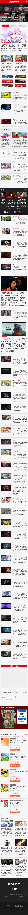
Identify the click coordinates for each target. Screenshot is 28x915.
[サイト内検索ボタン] (26, 1)
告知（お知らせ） (16, 92)
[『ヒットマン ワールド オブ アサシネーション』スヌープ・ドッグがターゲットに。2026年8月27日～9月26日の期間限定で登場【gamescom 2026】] (6, 606)
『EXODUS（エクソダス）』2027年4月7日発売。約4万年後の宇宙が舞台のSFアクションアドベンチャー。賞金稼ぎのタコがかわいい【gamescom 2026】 (20, 631)
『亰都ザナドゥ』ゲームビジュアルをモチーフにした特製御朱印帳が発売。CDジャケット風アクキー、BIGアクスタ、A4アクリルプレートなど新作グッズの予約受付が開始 (20, 155)
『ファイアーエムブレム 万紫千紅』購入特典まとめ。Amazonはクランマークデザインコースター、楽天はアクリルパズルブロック (20, 870)
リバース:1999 (17, 380)
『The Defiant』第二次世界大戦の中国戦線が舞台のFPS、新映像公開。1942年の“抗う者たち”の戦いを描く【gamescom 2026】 (20, 397)
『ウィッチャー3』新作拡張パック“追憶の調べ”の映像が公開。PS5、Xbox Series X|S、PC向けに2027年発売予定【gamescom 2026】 (20, 372)
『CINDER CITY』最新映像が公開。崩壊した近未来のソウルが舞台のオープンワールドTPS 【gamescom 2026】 (20, 408)
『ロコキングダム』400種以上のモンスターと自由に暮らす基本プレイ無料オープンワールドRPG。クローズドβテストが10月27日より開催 (20, 167)
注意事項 (6, 896)
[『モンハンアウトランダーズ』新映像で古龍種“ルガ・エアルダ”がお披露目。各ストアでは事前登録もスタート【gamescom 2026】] (6, 654)
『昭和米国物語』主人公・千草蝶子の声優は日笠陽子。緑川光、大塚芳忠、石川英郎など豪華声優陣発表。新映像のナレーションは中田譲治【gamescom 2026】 (20, 571)
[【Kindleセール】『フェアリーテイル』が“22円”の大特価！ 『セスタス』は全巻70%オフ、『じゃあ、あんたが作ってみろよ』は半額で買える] (21, 823)
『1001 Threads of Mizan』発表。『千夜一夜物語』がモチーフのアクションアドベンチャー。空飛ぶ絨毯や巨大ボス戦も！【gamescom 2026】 (20, 643)
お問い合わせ (6, 894)
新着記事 (13, 25)
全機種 (3, 697)
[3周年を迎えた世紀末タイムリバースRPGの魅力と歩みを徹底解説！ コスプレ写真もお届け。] (6, 383)
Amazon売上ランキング (9, 734)
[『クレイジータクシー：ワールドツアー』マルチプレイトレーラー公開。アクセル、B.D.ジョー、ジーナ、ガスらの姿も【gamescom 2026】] (6, 522)
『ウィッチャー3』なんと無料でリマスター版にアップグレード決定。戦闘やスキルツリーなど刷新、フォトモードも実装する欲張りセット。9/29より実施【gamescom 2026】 (14, 345)
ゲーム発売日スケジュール (9, 692)
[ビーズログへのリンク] (19, 906)
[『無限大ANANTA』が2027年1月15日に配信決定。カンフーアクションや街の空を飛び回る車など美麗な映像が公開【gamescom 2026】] (14, 14)
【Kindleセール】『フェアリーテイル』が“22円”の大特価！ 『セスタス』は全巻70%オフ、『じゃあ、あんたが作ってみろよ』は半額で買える (20, 831)
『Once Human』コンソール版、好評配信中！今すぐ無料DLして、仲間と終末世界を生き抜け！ (19, 268)
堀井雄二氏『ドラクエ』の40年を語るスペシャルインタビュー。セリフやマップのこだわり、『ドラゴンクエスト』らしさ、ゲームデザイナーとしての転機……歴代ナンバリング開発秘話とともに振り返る (6, 851)
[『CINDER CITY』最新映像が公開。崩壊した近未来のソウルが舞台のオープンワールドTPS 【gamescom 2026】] (6, 407)
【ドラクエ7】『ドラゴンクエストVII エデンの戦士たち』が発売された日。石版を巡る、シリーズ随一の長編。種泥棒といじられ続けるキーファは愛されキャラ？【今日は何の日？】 (20, 220)
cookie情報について (14, 896)
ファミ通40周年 (18, 498)
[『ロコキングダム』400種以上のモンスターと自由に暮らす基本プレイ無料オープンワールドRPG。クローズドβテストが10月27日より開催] (6, 166)
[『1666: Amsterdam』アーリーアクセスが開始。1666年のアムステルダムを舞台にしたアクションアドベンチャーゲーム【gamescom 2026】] (6, 534)
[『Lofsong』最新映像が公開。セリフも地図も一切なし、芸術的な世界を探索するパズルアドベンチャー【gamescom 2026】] (6, 243)
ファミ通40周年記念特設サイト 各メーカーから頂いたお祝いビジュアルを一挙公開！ (20, 501)
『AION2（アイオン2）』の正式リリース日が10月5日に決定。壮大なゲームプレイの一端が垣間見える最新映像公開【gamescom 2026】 (20, 595)
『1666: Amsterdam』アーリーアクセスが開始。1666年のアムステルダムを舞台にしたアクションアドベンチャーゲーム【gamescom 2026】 (20, 535)
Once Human (17, 264)
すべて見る (25, 189)
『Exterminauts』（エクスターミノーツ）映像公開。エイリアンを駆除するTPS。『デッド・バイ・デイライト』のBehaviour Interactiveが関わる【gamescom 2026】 (20, 478)
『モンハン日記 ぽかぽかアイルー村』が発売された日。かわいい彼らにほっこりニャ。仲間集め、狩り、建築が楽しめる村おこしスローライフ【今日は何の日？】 (20, 179)
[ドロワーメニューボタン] (1, 1)
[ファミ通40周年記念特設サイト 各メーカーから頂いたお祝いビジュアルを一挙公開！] (6, 500)
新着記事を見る (14, 666)
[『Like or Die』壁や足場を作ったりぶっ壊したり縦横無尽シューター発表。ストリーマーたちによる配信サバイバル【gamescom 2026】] (6, 313)
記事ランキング (22, 25)
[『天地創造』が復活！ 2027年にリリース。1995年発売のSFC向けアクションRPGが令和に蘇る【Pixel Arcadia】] (6, 134)
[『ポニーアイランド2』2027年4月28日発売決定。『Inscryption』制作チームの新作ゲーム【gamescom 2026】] (6, 441)
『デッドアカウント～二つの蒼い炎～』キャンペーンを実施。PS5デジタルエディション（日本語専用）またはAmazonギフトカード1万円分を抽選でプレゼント (20, 109)
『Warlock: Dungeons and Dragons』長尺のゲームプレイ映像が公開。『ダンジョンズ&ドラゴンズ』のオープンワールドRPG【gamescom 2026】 (20, 583)
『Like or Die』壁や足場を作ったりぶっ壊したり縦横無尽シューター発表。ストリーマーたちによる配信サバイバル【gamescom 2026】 (20, 314)
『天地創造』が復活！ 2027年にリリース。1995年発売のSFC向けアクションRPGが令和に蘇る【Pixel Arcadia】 (6, 143)
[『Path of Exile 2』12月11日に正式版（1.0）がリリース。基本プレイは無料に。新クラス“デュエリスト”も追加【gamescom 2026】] (6, 488)
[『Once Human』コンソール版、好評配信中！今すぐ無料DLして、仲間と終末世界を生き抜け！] (6, 267)
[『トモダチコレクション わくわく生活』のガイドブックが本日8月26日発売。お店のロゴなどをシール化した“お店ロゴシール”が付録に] (6, 95)
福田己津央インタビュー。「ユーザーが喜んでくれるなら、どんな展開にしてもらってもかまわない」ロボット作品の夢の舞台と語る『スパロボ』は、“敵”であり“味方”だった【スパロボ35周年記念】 (7, 831)
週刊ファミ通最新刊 (7, 707)
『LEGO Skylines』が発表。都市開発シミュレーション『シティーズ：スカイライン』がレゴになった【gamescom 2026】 (20, 512)
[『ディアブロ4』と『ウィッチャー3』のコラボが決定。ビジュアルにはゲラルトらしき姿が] (6, 121)
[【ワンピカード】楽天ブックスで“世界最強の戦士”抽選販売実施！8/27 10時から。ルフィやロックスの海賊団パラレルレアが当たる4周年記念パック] (6, 231)
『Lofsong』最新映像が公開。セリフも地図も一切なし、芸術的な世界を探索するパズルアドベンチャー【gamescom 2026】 (20, 244)
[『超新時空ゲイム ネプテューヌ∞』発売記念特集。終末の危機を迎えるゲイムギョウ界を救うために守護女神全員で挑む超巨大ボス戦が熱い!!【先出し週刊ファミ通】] (14, 35)
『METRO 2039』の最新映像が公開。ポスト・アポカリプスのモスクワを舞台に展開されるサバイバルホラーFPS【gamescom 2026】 (20, 619)
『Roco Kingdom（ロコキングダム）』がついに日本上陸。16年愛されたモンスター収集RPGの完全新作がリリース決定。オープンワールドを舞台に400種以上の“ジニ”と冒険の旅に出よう (21, 67)
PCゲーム (16, 5)
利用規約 (23, 894)
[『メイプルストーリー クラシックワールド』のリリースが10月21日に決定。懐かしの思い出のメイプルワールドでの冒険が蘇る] (7, 58)
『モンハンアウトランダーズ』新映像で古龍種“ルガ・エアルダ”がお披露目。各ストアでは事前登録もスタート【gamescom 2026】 (20, 655)
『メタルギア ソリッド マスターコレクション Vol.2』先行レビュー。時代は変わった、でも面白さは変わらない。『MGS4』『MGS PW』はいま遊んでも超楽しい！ (7, 870)
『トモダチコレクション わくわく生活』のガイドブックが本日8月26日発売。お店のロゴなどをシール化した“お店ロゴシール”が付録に (20, 97)
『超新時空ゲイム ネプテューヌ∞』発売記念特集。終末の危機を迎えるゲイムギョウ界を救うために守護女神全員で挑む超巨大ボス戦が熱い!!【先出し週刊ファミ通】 (14, 47)
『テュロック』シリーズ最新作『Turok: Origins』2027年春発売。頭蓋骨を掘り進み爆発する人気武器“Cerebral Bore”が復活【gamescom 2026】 (20, 256)
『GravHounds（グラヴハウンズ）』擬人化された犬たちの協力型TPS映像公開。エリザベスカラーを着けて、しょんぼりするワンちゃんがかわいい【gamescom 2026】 (20, 466)
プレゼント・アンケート (17, 104)
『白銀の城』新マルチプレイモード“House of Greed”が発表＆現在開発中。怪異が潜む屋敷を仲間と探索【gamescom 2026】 (20, 547)
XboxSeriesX (12, 700)
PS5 (12, 5)
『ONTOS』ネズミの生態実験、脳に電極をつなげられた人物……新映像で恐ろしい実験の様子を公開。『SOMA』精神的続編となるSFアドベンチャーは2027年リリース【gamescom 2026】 (14, 299)
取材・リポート (16, 137)
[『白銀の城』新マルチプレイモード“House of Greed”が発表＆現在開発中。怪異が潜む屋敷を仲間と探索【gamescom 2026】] (6, 546)
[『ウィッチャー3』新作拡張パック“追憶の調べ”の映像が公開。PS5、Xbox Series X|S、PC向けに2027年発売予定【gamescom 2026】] (6, 371)
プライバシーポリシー (15, 894)
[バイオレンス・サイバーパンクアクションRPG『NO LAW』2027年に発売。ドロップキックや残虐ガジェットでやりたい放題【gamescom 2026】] (6, 417)
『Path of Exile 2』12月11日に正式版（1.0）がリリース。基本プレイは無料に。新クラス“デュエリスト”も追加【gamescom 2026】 (20, 490)
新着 (2, 5)
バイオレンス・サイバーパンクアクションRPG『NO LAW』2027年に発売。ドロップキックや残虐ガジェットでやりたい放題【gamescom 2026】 (20, 419)
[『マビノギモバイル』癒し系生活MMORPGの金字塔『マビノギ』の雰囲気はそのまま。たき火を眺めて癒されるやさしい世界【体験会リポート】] (17, 134)
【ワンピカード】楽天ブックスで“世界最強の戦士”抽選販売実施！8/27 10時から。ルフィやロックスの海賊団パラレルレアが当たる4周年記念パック (20, 232)
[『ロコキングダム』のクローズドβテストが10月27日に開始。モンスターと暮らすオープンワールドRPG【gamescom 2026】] (6, 429)
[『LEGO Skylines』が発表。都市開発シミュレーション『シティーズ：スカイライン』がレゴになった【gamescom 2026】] (6, 511)
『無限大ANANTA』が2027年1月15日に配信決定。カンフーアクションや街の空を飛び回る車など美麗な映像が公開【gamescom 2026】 (13, 18)
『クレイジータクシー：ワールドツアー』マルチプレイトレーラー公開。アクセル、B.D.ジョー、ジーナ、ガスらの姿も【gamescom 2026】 (20, 523)
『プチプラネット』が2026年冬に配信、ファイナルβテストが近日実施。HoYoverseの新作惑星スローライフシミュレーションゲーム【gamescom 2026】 (20, 559)
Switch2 (5, 5)
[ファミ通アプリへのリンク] (10, 906)
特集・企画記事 (19, 61)
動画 (2, 190)
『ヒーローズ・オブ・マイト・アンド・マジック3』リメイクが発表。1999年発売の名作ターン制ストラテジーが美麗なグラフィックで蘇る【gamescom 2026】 (20, 454)
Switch (9, 5)
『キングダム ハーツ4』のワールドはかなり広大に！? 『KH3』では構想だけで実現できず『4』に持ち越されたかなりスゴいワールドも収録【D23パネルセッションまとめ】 (21, 851)
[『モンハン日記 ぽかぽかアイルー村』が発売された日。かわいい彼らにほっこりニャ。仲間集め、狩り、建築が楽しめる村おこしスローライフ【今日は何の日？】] (6, 177)
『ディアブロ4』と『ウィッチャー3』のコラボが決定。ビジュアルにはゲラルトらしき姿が (20, 122)
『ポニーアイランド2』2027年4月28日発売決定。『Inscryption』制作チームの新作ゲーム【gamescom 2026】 (20, 443)
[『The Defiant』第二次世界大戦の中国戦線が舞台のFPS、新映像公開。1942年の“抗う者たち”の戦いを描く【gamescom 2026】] (6, 395)
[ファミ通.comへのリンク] (14, 2)
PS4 (21, 697)
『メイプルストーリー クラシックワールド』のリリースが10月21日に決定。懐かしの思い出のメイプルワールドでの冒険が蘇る (6, 67)
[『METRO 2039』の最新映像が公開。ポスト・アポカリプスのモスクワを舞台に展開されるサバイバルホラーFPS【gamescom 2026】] (6, 618)
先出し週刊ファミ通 (6, 42)
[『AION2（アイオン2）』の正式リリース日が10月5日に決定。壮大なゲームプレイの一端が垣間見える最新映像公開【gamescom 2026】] (6, 594)
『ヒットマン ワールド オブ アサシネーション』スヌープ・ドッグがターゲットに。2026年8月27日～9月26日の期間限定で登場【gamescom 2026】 (20, 607)
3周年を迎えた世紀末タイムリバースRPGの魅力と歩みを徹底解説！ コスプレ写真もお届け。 (20, 384)
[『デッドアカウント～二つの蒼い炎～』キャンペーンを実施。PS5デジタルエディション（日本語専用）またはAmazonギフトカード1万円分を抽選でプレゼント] (6, 107)
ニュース (4, 15)
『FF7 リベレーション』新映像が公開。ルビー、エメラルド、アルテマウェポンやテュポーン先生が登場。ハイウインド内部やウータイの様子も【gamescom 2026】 (20, 360)
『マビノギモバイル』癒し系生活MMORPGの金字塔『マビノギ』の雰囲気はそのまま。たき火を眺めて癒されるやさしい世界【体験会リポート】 (16, 143)
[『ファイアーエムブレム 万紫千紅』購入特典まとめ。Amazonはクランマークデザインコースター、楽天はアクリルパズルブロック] (21, 862)
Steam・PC (4, 700)
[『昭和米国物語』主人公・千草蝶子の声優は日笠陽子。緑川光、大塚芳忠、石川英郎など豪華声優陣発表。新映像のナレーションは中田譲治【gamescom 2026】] (6, 570)
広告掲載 (22, 896)
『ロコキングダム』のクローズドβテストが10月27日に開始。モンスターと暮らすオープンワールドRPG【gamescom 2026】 (20, 431)
